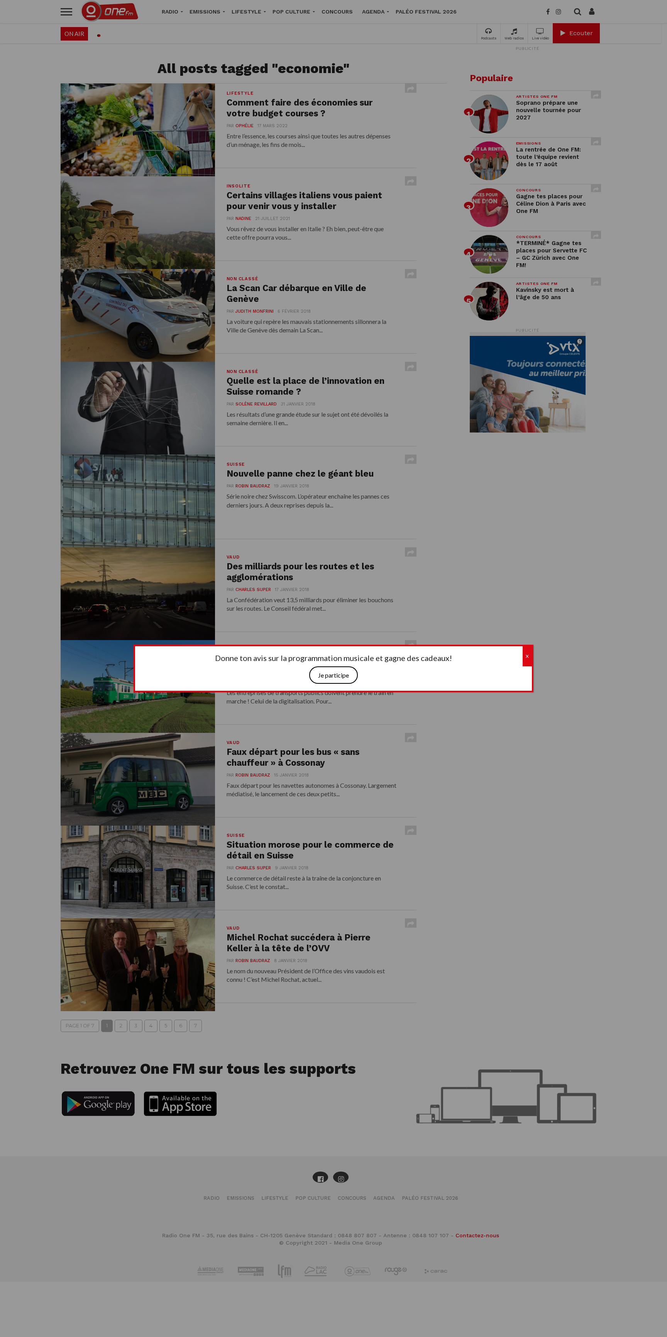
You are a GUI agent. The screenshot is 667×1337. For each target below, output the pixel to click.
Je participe (333, 675)
